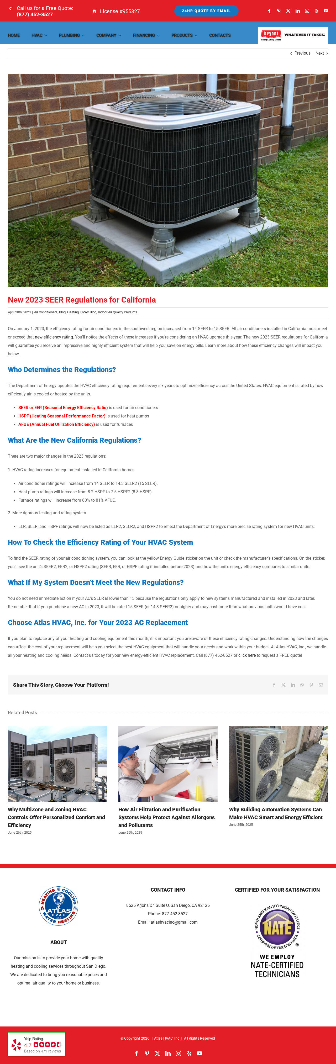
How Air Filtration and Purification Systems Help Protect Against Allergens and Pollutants (168, 764)
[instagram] (307, 11)
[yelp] (316, 11)
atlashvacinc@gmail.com (174, 922)
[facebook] (269, 11)
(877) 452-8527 (35, 14)
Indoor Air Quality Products (117, 312)
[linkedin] (298, 11)
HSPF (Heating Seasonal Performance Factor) (62, 416)
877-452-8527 (175, 913)
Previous (303, 53)
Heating (73, 312)
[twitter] (288, 11)
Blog (62, 312)
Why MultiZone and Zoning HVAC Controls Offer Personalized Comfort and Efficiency (57, 764)
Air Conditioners (45, 312)
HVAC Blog (88, 312)
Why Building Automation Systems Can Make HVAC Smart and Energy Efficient (279, 764)
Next (320, 53)
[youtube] (326, 11)
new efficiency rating (54, 337)
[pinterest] (279, 11)
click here (247, 655)
